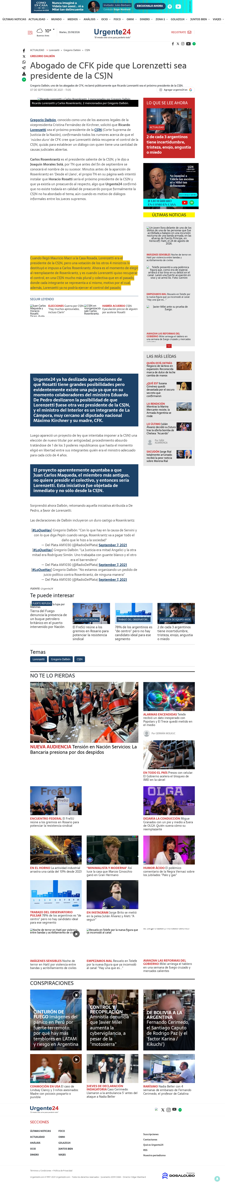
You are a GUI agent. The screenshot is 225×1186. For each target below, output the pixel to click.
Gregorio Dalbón (60, 659)
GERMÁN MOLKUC (165, 733)
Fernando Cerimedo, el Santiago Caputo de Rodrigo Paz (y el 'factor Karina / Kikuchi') (168, 1033)
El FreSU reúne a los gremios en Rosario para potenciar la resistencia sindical (91, 633)
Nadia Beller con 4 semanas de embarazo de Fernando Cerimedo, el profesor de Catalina (167, 1090)
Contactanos (150, 1139)
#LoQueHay (41, 530)
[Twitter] (24, 56)
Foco (117, 19)
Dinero (145, 19)
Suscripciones (151, 1134)
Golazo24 (178, 19)
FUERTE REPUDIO (42, 603)
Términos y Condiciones (40, 1170)
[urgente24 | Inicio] (191, 1160)
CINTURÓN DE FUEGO (48, 1014)
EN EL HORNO (40, 868)
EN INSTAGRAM (98, 912)
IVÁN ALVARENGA (161, 442)
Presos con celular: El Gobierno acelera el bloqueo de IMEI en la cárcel (168, 776)
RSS (145, 1150)
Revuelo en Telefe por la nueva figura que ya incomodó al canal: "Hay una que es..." (112, 964)
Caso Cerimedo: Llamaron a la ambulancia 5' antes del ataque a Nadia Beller (112, 1093)
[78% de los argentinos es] (134, 623)
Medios (73, 19)
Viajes (217, 19)
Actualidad (37, 19)
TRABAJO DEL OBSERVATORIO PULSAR (137, 619)
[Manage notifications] (217, 1178)
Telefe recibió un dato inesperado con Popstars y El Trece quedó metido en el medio (167, 719)
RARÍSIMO (151, 1086)
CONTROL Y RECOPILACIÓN (106, 1009)
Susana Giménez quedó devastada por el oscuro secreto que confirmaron (160, 389)
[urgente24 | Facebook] (173, 43)
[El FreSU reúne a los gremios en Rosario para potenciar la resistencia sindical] (91, 623)
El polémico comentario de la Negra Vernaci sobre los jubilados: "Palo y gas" (169, 871)
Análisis (90, 19)
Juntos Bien (199, 19)
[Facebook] (24, 51)
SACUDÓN (153, 451)
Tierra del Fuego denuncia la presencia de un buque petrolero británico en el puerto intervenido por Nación (48, 618)
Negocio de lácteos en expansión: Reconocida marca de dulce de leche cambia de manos (161, 371)
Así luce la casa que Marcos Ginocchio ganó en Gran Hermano (109, 871)
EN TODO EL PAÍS (155, 772)
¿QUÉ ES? (153, 383)
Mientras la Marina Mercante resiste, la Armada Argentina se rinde (159, 411)
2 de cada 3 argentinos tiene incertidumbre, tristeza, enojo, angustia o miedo (169, 144)
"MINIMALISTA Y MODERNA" (107, 868)
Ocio (104, 19)
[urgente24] (44, 1112)
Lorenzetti (39, 659)
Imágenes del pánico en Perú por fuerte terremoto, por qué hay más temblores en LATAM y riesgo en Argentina (55, 1030)
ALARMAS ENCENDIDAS (160, 714)
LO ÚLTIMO (154, 424)
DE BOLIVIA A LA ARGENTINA (164, 1015)
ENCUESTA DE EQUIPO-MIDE (175, 619)
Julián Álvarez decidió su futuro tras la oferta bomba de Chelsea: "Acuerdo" (161, 429)
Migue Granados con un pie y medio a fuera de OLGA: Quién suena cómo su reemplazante (168, 824)
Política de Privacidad (62, 1170)
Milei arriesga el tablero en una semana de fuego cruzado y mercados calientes (167, 967)
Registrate (178, 32)
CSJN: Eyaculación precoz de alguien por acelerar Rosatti (120, 309)
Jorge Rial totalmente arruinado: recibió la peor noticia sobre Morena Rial (159, 456)
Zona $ (161, 19)
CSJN (98, 129)
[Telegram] (24, 68)
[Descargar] (24, 74)
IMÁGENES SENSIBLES (46, 960)
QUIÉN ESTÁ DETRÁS (159, 363)
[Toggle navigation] (31, 32)
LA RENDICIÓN (156, 404)
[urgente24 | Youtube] (188, 43)
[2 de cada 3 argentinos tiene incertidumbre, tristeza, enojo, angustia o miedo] (176, 623)
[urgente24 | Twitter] (178, 43)
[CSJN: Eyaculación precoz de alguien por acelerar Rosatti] (92, 310)
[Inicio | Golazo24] (194, 43)
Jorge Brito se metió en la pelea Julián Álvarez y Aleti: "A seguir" (112, 916)
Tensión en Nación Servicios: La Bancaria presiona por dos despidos (83, 749)
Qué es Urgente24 (153, 1145)
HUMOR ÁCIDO (154, 868)
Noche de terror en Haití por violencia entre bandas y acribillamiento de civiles (53, 964)
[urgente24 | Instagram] (182, 43)
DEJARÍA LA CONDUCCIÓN (162, 818)
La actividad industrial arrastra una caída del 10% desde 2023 (56, 870)
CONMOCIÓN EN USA (45, 1086)
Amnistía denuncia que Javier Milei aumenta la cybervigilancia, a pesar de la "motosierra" (109, 1030)
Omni (131, 19)
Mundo (56, 19)
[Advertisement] (84, 227)
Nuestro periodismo (154, 1155)
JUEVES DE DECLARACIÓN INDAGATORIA (105, 1088)
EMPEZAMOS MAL (100, 960)
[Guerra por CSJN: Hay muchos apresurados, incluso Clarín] (38, 310)
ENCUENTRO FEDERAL (87, 619)
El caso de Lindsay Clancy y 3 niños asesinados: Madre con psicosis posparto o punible (54, 1091)
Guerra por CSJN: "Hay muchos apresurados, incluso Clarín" (66, 309)
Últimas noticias (14, 19)
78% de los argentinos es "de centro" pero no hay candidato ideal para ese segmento (133, 633)
